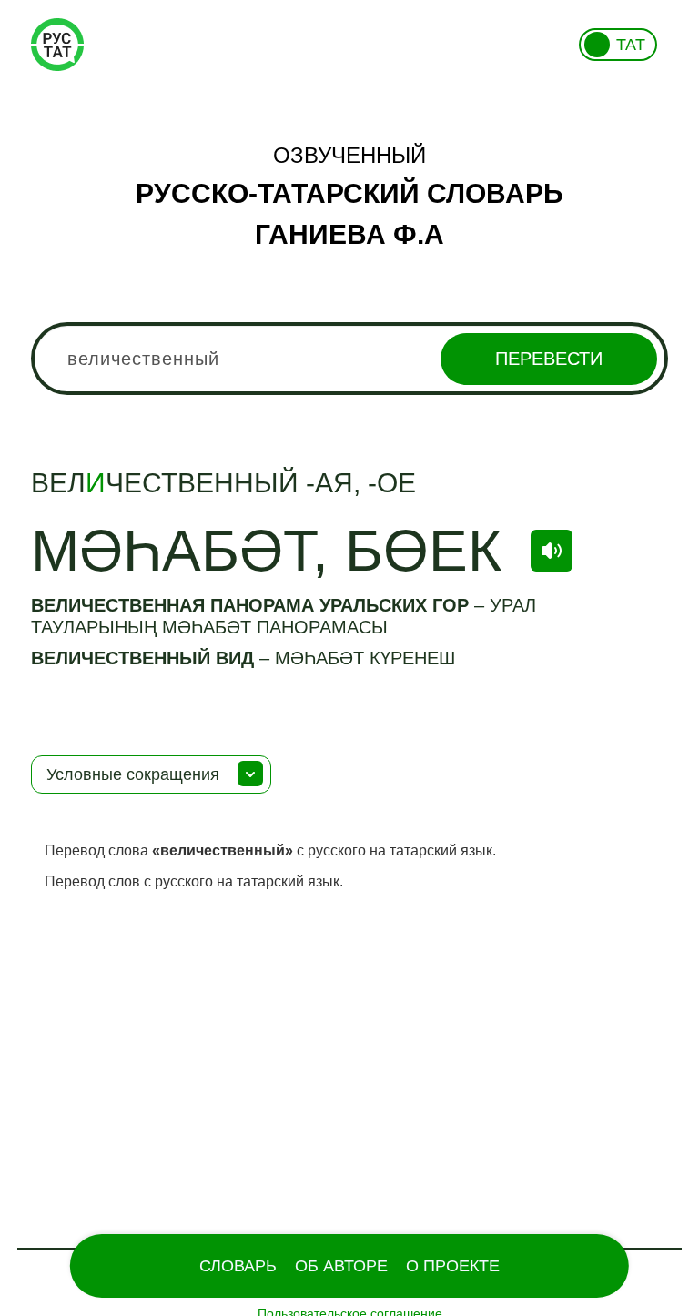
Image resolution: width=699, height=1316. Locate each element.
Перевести (549, 359)
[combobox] (349, 358)
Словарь (238, 1266)
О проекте (453, 1266)
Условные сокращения (132, 774)
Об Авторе (341, 1266)
